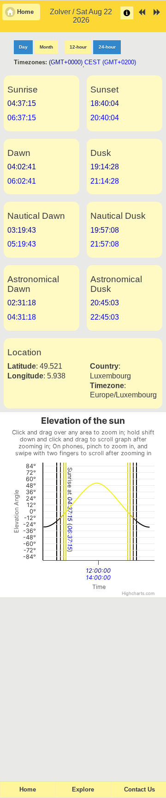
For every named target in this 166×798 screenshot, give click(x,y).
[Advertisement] (83, 685)
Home (27, 789)
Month (46, 46)
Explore (83, 789)
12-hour (78, 46)
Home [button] (25, 12)
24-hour (107, 46)
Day (23, 46)
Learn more (126, 12)
